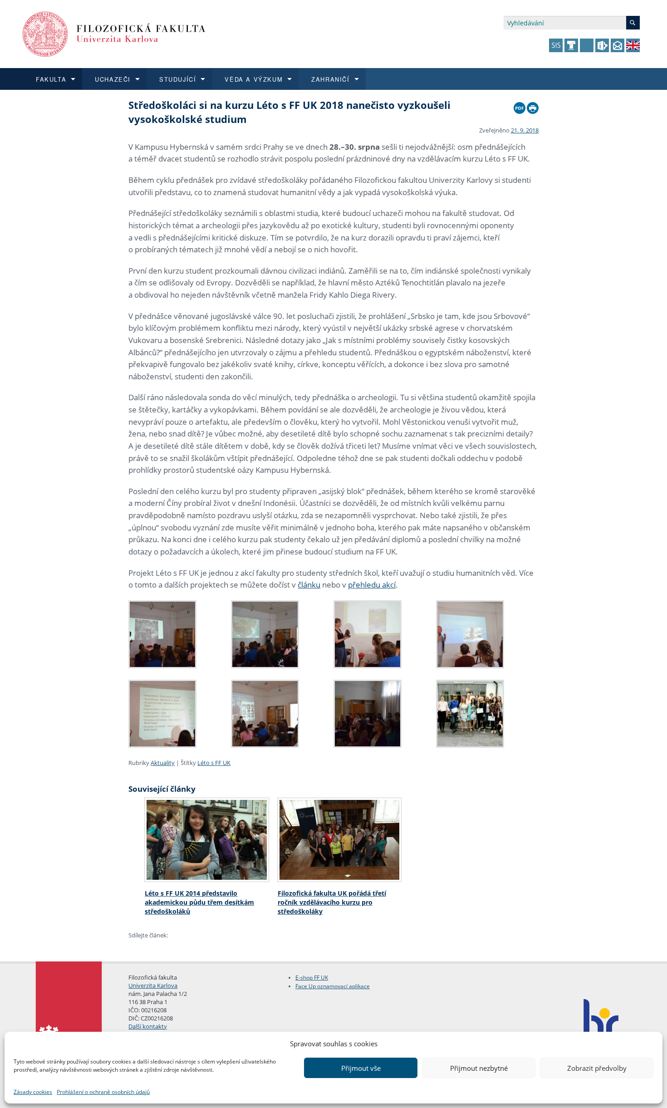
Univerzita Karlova (152, 985)
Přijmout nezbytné (479, 1068)
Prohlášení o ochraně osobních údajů (103, 1092)
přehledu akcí (372, 584)
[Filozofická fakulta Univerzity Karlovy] (114, 33)
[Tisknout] (533, 106)
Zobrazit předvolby (597, 1068)
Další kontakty (147, 1026)
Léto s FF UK (214, 763)
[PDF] (519, 106)
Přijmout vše (361, 1068)
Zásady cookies (33, 1092)
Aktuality (163, 763)
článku (309, 584)
